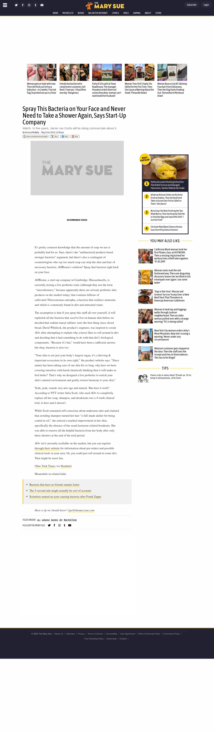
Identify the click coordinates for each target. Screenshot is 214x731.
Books (81, 13)
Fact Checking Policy (94, 639)
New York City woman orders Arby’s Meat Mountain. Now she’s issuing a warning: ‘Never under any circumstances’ (172, 335)
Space (126, 13)
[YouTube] (42, 7)
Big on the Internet (98, 13)
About (148, 13)
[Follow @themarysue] (16, 7)
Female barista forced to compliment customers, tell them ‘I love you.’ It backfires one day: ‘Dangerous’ (73, 88)
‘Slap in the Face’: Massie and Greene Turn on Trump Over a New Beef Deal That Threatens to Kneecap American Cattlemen (171, 296)
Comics (115, 13)
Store (158, 13)
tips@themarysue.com (81, 510)
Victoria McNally (32, 132)
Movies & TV (67, 13)
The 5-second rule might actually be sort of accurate (60, 490)
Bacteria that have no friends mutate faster (54, 485)
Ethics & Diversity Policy (149, 634)
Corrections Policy (171, 634)
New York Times (45, 466)
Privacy (81, 634)
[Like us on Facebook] (22, 7)
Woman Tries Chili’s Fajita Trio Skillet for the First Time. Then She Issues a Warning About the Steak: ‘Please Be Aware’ (139, 88)
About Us (59, 634)
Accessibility (111, 634)
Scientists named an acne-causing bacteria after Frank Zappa (65, 496)
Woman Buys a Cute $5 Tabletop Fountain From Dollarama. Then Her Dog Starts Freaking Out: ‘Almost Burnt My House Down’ (172, 89)
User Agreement (127, 634)
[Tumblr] (35, 7)
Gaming (136, 13)
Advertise (70, 634)
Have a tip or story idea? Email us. (168, 375)
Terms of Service (95, 634)
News (55, 13)
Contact (123, 639)
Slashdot (66, 466)
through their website (47, 448)
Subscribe (191, 4)
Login (206, 4)
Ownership (111, 639)
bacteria (54, 520)
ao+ (38, 520)
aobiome (45, 520)
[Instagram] (29, 7)
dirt (60, 520)
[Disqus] (78, 575)
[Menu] (5, 5)
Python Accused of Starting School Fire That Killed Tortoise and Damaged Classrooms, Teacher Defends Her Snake (167, 185)
